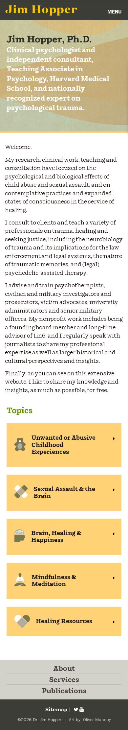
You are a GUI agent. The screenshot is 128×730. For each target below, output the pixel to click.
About (64, 668)
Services (64, 680)
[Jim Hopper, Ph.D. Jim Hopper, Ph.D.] (41, 10)
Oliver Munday (96, 720)
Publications (64, 691)
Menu (114, 11)
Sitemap (55, 709)
